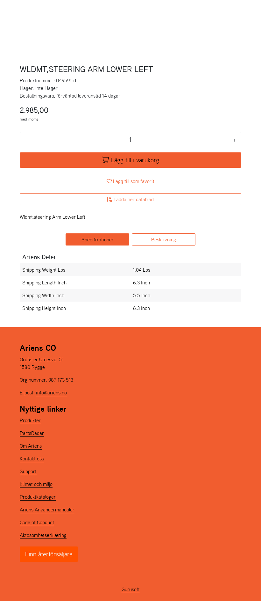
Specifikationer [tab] (97, 239)
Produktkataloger (38, 497)
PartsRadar (32, 433)
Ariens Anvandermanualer (47, 509)
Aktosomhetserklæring (43, 535)
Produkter (30, 420)
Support (28, 471)
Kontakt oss (32, 458)
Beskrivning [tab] (163, 239)
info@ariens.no (51, 392)
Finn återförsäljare (49, 554)
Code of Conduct (37, 522)
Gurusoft (131, 589)
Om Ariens (31, 446)
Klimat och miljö (36, 484)
